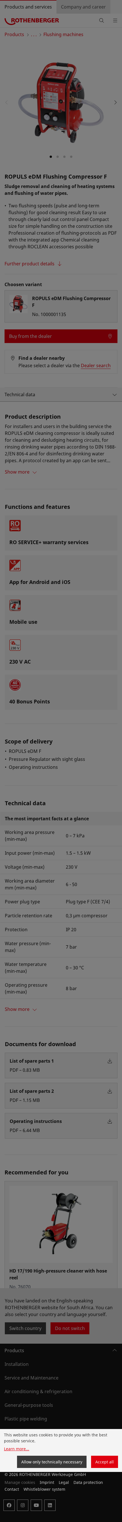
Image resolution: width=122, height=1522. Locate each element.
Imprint (47, 1482)
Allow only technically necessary (51, 1462)
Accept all (104, 1462)
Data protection (88, 1482)
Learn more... (16, 1448)
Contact (12, 1489)
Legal (64, 1482)
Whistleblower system (44, 1489)
